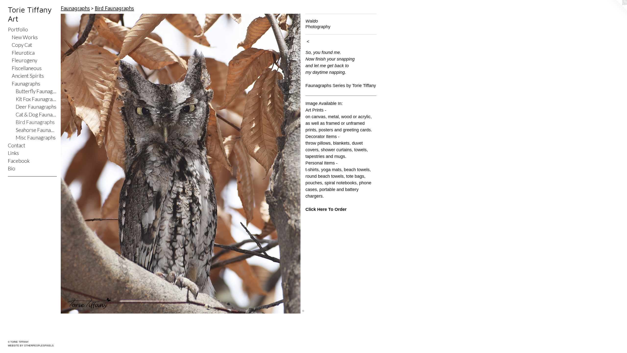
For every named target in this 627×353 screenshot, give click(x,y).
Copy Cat (22, 45)
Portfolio (18, 29)
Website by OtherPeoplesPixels (31, 345)
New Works (25, 37)
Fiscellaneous (27, 68)
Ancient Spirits (28, 76)
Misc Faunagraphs (36, 137)
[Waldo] (181, 164)
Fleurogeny (24, 60)
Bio (11, 168)
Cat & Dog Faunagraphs (36, 114)
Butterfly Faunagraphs (36, 91)
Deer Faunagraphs (36, 106)
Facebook (19, 161)
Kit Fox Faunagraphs (36, 99)
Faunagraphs (26, 83)
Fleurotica (23, 53)
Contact (16, 145)
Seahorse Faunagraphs (36, 130)
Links (13, 153)
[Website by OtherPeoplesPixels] (617, 10)
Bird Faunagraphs (35, 122)
